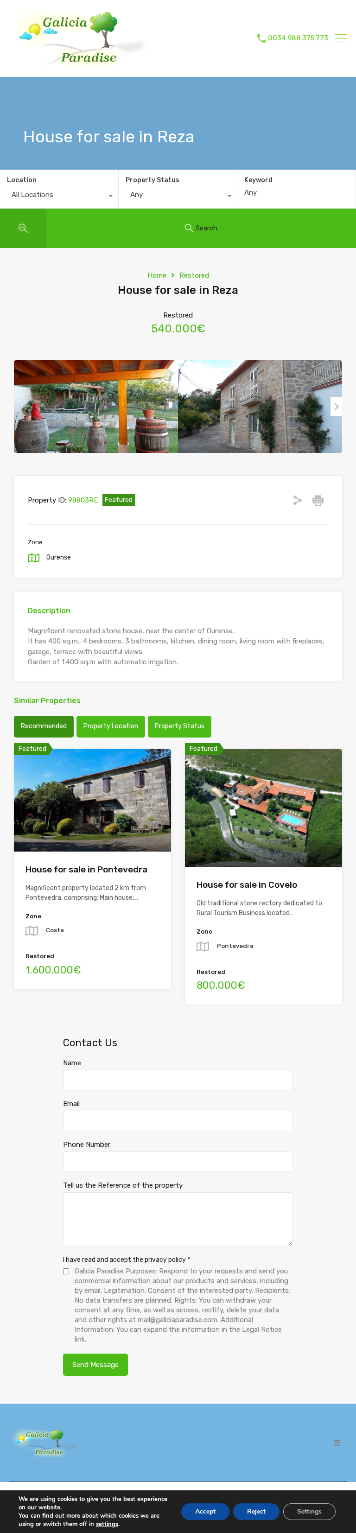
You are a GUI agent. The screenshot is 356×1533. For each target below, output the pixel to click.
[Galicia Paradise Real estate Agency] (78, 66)
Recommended (44, 726)
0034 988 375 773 (298, 38)
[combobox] (59, 197)
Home (156, 275)
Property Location (110, 726)
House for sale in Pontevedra (86, 869)
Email (71, 1104)
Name (72, 1063)
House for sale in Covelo (247, 884)
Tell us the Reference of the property (123, 1185)
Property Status (152, 180)
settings (107, 1524)
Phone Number (86, 1144)
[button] (337, 1443)
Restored (194, 275)
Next (336, 406)
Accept (205, 1511)
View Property (92, 831)
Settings (309, 1511)
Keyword (258, 180)
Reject (256, 1511)
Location (22, 180)
